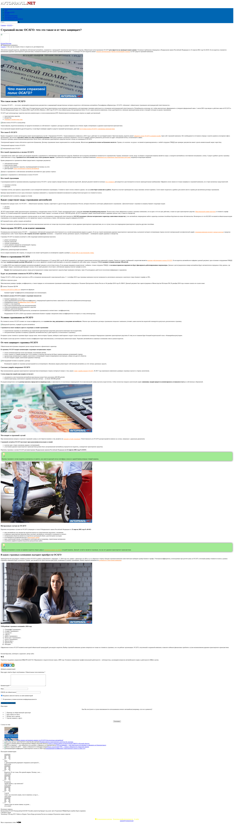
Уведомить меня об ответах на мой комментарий (18, 695)
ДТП (5, 10)
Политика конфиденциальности (123, 819)
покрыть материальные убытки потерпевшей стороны (113, 51)
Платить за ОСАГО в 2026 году (10, 289)
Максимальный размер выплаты (205, 211)
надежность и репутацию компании (110, 560)
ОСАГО (6, 14)
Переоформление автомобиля (13, 19)
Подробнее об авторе (7, 663)
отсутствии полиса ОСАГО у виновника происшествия (97, 129)
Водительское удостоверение (13, 9)
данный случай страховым (72, 439)
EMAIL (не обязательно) (8, 692)
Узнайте (3, 47)
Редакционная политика (104, 819)
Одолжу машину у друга (14, 718)
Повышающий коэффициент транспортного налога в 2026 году (65, 748)
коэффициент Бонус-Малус (26, 302)
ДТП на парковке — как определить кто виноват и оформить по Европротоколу (81, 745)
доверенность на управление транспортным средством (113, 157)
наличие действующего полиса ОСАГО (159, 260)
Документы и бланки (11, 17)
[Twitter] (10, 665)
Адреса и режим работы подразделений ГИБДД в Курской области (68, 743)
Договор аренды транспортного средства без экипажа (56, 742)
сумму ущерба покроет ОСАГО (83, 371)
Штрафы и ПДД (9, 12)
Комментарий (5, 685)
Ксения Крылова (6, 43)
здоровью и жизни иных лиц (13, 119)
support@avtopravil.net (126, 821)
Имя (2, 689)
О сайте (136, 819)
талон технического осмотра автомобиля (26, 168)
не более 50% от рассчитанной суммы (82, 252)
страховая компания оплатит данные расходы (209, 232)
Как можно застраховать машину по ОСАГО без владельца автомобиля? (40, 740)
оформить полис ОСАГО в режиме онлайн (147, 136)
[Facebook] (7, 665)
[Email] (13, 665)
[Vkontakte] (4, 665)
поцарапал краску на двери (52, 550)
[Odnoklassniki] (2, 665)
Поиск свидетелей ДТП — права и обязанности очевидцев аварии (68, 747)
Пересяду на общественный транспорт (19, 712)
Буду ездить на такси (13, 714)
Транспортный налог (11, 15)
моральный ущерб (33, 537)
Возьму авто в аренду (13, 716)
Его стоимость (110, 182)
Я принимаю (20, 699)
